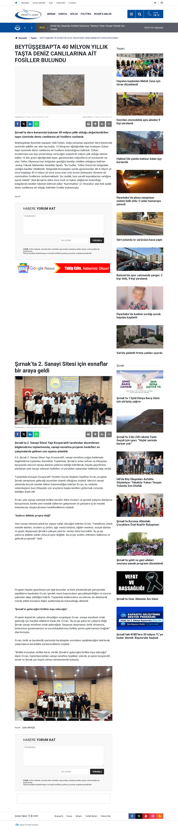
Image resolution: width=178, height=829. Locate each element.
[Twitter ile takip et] (138, 816)
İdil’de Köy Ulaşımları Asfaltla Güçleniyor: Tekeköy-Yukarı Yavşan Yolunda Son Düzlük (87, 28)
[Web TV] (155, 2)
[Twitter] (24, 124)
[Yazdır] (88, 124)
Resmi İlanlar (103, 13)
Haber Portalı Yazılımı (28, 825)
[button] (95, 124)
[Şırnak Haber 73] (28, 13)
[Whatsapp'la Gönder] (36, 124)
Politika (86, 13)
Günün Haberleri (39, 3)
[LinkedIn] (30, 124)
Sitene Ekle (60, 3)
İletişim (79, 816)
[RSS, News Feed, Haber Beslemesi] (159, 816)
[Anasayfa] (16, 3)
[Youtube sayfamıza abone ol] (145, 816)
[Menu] (131, 14)
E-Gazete (72, 3)
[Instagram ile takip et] (152, 816)
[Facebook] (17, 124)
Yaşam (34, 38)
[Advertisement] (63, 564)
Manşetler (25, 3)
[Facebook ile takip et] (131, 816)
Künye (69, 816)
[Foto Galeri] (161, 2)
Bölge (74, 13)
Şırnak (51, 13)
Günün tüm (153, 27)
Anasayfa (22, 38)
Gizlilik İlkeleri (91, 816)
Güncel (63, 13)
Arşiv (51, 3)
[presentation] (24, 27)
